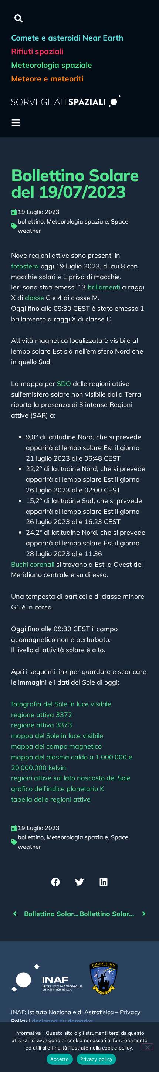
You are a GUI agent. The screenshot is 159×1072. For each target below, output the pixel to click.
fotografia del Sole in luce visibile (61, 704)
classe (34, 298)
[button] (18, 18)
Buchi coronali (32, 564)
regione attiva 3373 (41, 725)
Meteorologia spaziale (77, 221)
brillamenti (104, 287)
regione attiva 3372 (41, 714)
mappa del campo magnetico (56, 746)
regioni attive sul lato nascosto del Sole (71, 778)
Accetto (59, 1059)
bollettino (31, 221)
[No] (147, 1046)
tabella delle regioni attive (51, 799)
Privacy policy (96, 1059)
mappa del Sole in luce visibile (57, 735)
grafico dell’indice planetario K (57, 788)
